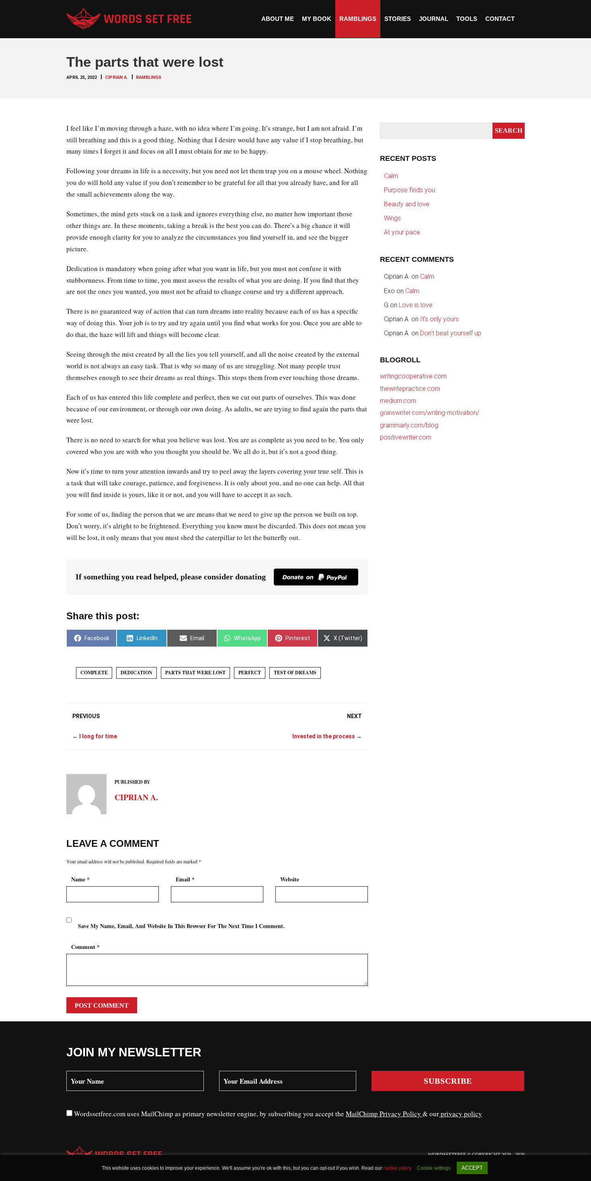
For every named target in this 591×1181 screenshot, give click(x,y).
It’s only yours (439, 319)
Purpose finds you (409, 190)
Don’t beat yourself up (450, 333)
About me (277, 18)
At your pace (402, 232)
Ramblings (357, 18)
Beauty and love (406, 204)
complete (94, 672)
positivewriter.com (405, 437)
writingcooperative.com (413, 376)
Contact (500, 18)
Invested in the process (323, 736)
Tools (466, 18)
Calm (391, 176)
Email (185, 879)
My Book (316, 18)
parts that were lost (195, 672)
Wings (392, 218)
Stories (397, 18)
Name (80, 879)
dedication (136, 672)
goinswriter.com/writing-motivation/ (429, 413)
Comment (85, 947)
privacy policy (460, 1113)
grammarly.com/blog (409, 425)
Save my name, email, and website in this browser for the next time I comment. (181, 926)
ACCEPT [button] (472, 1168)
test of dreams (295, 672)
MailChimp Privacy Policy (384, 1113)
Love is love (416, 305)
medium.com (398, 401)
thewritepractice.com (410, 388)
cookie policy (398, 1168)
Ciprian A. (116, 77)
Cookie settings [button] (434, 1168)
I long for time (98, 736)
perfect (249, 672)
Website (289, 879)
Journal (433, 18)
